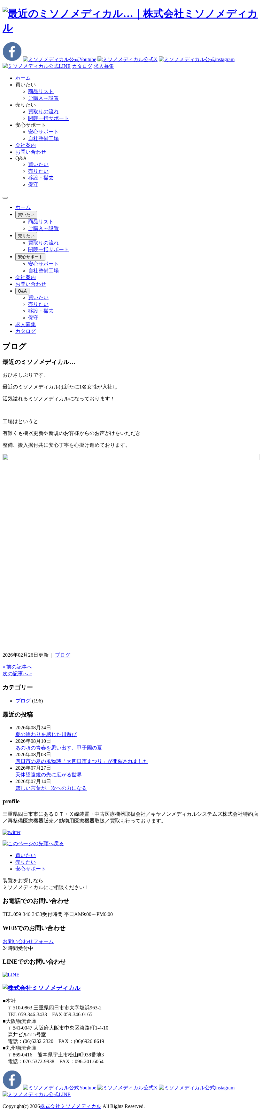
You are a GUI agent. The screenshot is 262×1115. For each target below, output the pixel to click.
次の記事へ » (17, 673)
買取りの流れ (43, 111)
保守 (33, 184)
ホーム (23, 207)
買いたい (38, 164)
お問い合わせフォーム (28, 941)
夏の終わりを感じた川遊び (46, 734)
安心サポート (43, 131)
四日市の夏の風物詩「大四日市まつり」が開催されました (81, 761)
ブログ (62, 655)
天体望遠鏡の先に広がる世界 (48, 774)
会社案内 (25, 277)
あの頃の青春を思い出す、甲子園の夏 (58, 747)
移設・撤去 (41, 177)
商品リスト (41, 91)
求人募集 (104, 66)
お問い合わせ (30, 284)
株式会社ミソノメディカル (70, 1106)
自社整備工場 (43, 138)
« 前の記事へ (17, 667)
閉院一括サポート (48, 118)
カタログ (82, 66)
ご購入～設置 (43, 98)
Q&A (22, 291)
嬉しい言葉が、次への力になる (51, 788)
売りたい (38, 171)
